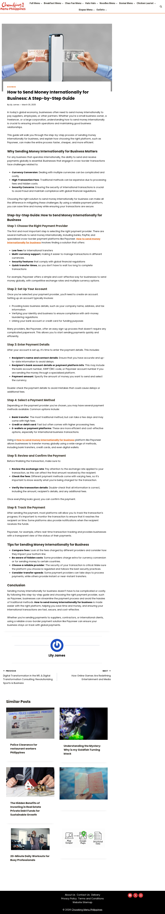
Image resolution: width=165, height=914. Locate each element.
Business (11, 87)
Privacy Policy (69, 898)
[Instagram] (140, 895)
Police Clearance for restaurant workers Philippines (23, 748)
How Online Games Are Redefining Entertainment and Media (91, 675)
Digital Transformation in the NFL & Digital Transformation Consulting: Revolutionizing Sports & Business (28, 677)
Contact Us (83, 894)
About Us (70, 894)
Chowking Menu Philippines (87, 909)
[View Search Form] (161, 6)
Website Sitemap (82, 902)
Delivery (95, 894)
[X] (135, 895)
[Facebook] (130, 895)
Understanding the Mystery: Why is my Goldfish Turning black (82, 749)
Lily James (14, 104)
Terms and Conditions (91, 898)
